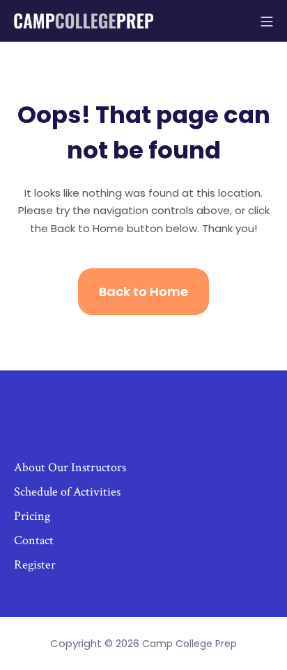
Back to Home (143, 291)
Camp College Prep (189, 644)
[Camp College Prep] (83, 20)
